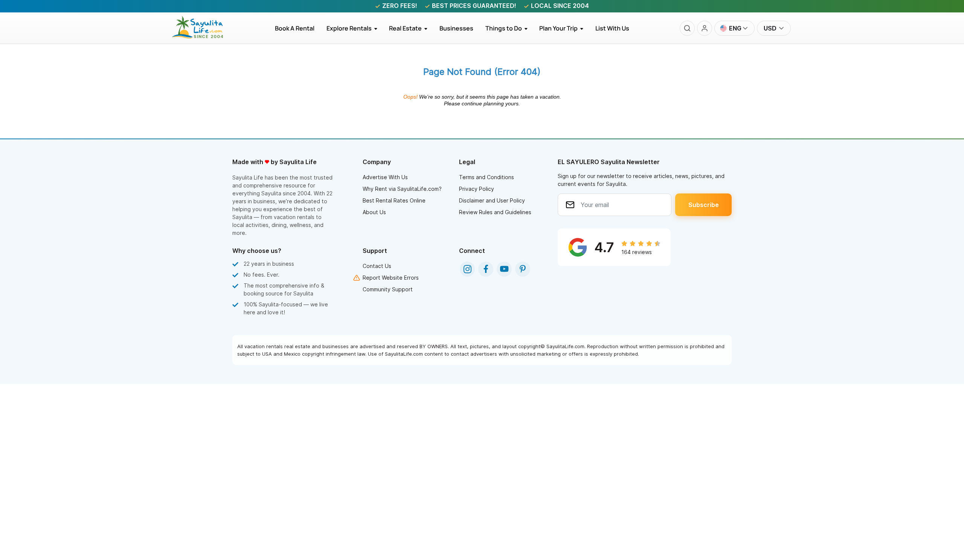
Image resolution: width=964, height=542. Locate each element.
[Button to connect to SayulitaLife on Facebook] (485, 269)
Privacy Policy (476, 189)
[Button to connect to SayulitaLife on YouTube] (504, 269)
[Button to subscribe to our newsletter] (703, 204)
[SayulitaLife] (202, 36)
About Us (374, 212)
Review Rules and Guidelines (495, 212)
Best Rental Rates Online (394, 200)
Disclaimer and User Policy (492, 200)
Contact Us (377, 266)
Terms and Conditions (486, 177)
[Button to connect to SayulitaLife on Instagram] (467, 269)
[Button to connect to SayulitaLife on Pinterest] (522, 269)
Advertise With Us (385, 177)
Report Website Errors (391, 277)
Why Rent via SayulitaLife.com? (402, 189)
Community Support (388, 289)
